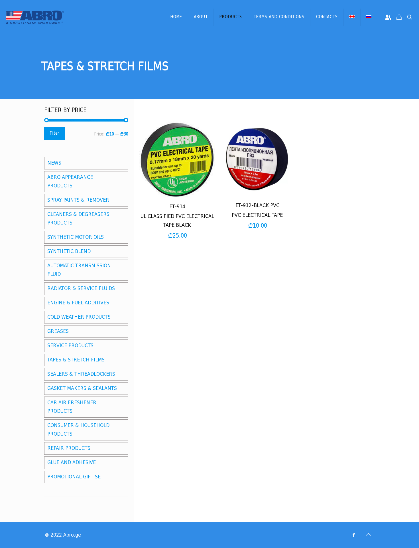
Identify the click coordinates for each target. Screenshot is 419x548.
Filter (54, 133)
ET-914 (177, 206)
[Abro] (35, 17)
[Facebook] (354, 535)
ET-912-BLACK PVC (257, 205)
